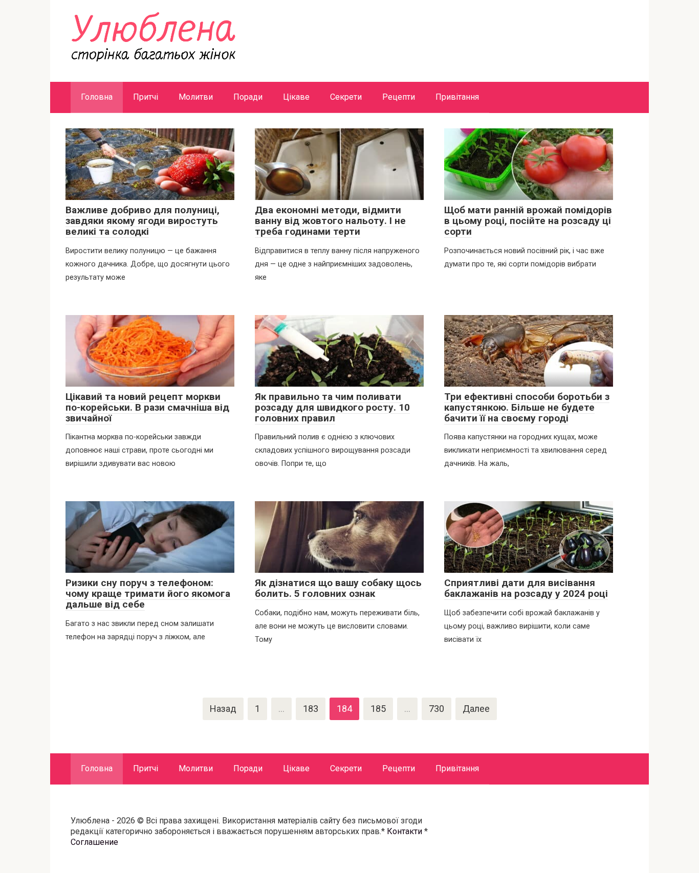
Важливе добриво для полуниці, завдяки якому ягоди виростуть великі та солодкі (142, 220)
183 (310, 708)
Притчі (145, 97)
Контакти (404, 831)
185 (378, 708)
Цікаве (296, 97)
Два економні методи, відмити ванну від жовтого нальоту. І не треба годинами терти (330, 220)
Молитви (196, 97)
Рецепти (398, 97)
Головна (97, 97)
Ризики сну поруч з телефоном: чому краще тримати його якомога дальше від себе (147, 593)
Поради (248, 97)
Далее (476, 708)
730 (436, 708)
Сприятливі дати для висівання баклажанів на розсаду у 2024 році (526, 588)
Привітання (457, 97)
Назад (223, 708)
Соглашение (94, 842)
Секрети (346, 97)
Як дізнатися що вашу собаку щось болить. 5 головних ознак (338, 588)
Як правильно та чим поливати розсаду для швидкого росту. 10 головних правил (332, 407)
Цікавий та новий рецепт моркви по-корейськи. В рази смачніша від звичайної (147, 407)
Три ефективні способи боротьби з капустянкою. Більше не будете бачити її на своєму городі (526, 407)
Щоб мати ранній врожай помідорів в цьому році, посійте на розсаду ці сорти (528, 220)
